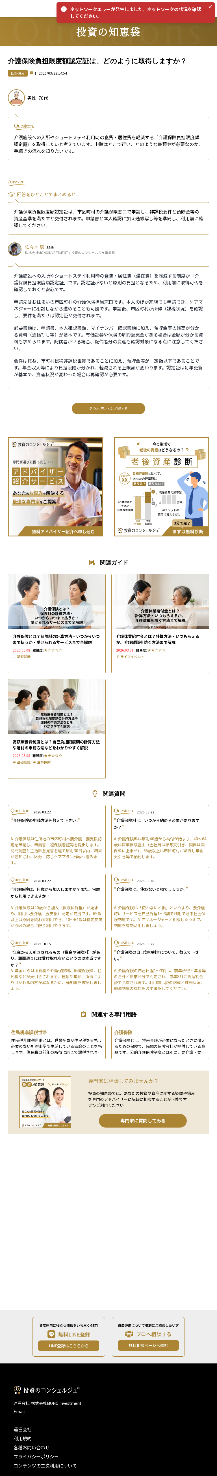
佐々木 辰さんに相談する (109, 408)
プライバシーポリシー (36, 1456)
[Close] (210, 6)
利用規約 (23, 1438)
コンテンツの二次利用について (45, 1465)
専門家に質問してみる (143, 1120)
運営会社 (23, 1429)
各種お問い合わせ (32, 1447)
